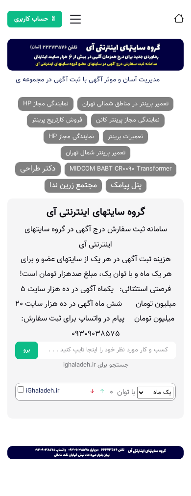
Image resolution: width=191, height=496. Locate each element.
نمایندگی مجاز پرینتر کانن (128, 120)
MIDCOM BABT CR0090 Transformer (120, 169)
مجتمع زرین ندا (73, 185)
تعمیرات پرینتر (125, 137)
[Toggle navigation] (75, 19)
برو (27, 350)
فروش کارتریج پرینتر (57, 120)
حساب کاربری (31, 19)
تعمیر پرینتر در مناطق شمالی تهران (125, 104)
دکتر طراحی (38, 169)
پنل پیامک (126, 185)
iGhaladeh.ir (42, 391)
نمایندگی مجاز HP (46, 104)
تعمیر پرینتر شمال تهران (95, 153)
